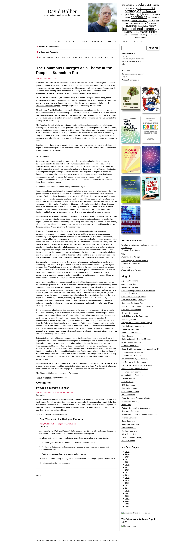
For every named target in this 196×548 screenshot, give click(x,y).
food (157, 20)
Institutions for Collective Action (134, 369)
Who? (123, 254)
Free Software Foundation (132, 326)
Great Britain (143, 26)
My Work (70, 41)
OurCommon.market (130, 391)
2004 (127, 506)
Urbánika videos (128, 441)
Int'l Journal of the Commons (133, 362)
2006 (127, 501)
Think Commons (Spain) (131, 437)
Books (111, 41)
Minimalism (126, 267)
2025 (57, 57)
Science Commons (129, 418)
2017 (106, 57)
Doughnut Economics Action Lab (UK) (137, 323)
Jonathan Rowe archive (131, 372)
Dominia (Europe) (128, 319)
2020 (87, 57)
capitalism (149, 5)
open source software (136, 35)
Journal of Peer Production (132, 375)
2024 (63, 57)
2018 (99, 57)
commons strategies (140, 9)
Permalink (40, 395)
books (140, 4)
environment (139, 20)
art (134, 5)
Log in (39, 377)
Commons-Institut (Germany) (133, 300)
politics (137, 37)
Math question (128, 53)
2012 (127, 485)
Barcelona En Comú (129, 287)
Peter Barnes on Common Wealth (135, 398)
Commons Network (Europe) (133, 296)
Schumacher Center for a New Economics (139, 414)
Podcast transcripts (130, 80)
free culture (130, 23)
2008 (127, 496)
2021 (81, 57)
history (152, 26)
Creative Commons (129, 313)
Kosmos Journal (128, 378)
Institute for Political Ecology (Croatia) (137, 365)
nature (124, 35)
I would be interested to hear (52, 387)
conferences (149, 11)
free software (140, 23)
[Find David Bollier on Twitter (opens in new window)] (157, 540)
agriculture (127, 5)
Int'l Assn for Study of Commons (134, 359)
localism (136, 32)
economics (139, 17)
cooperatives (127, 14)
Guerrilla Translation (130, 346)
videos (143, 37)
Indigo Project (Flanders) (131, 355)
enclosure (153, 17)
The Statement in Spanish (47, 373)
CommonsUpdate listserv (132, 74)
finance (151, 20)
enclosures (126, 20)
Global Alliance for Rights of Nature (136, 339)
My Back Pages (46, 57)
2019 (93, 57)
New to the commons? (49, 46)
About (57, 41)
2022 (75, 57)
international (132, 29)
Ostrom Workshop (129, 388)
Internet (149, 29)
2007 (127, 498)
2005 (127, 504)
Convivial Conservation (131, 310)
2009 (127, 493)
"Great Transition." (50, 120)
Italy (157, 29)
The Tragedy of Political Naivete (134, 261)
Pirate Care (126, 405)
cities (156, 5)
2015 (127, 478)
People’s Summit (94, 115)
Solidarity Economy (129, 431)
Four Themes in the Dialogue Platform (61, 419)
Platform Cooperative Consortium (135, 408)
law (130, 31)
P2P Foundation (128, 395)
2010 (127, 491)
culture (151, 14)
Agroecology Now (128, 284)
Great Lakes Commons (131, 342)
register (48, 377)
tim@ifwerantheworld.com (56, 410)
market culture (148, 31)
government (131, 26)
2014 (127, 480)
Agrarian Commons (129, 281)
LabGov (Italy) (127, 382)
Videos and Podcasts (48, 52)
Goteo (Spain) (127, 336)
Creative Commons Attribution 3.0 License (102, 540)
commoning (132, 8)
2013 (127, 483)
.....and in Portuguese (69, 373)
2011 (127, 488)
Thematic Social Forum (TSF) (48, 105)
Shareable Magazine (130, 424)
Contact (125, 41)
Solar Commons (128, 421)
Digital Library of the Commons (134, 316)
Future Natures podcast (131, 332)
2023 (69, 57)
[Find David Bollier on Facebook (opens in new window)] (152, 540)
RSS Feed (125, 71)
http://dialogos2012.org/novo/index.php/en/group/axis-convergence (86, 458)
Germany (151, 23)
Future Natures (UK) (130, 329)
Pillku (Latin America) (130, 401)
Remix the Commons (130, 411)
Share (38, 475)
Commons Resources (91, 41)
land (126, 32)
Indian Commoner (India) (132, 352)
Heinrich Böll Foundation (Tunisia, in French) (140, 349)
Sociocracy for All (128, 427)
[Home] (102, 12)
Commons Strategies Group (133, 303)
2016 (112, 57)
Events (138, 41)
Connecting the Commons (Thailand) (137, 306)
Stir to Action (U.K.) (129, 434)
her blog (61, 115)
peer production (153, 35)
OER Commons (128, 385)
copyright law (141, 14)
